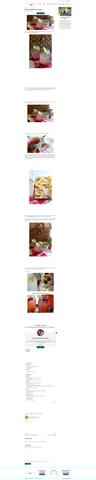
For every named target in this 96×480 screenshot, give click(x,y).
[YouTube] (68, 1)
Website (48, 459)
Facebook (34, 413)
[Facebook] (67, 1)
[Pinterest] (69, 1)
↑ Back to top (27, 478)
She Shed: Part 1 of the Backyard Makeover (31, 434)
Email (37, 459)
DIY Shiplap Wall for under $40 (51, 434)
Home (25, 7)
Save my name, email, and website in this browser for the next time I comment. (36, 461)
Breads (52, 471)
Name (26, 459)
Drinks (35, 7)
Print (40, 347)
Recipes (28, 7)
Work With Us (32, 478)
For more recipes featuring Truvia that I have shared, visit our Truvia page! (39, 327)
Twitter (37, 413)
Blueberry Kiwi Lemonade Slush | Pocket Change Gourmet (36, 441)
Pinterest (31, 413)
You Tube (41, 413)
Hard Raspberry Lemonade (40, 325)
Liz (25, 11)
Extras (33, 7)
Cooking (30, 7)
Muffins (57, 474)
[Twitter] (65, 1)
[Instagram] (70, 1)
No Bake (51, 474)
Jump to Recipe (41, 13)
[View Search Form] (70, 4)
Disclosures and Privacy (38, 478)
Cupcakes (57, 471)
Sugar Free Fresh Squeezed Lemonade (40, 293)
